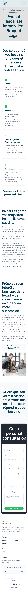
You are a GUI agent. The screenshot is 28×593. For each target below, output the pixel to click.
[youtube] (16, 584)
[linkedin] (19, 584)
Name (6, 447)
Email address (9, 465)
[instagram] (14, 584)
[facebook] (8, 584)
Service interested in (11, 474)
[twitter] (11, 584)
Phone (7, 456)
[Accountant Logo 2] (8, 2)
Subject (6, 483)
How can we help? (10, 492)
